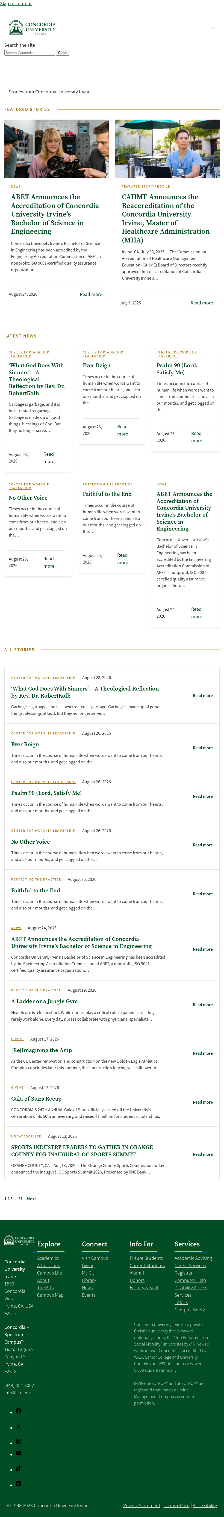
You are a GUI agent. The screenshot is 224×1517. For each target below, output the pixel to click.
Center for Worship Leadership (29, 354)
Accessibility (205, 1506)
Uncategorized (26, 1136)
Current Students (147, 1266)
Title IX (181, 1302)
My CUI (89, 1273)
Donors (137, 1280)
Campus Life (49, 1273)
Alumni (137, 1273)
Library (89, 1280)
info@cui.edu (17, 1393)
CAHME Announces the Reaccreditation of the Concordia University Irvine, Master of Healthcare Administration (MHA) (166, 218)
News (16, 186)
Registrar (184, 1273)
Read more (91, 294)
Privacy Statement (141, 1506)
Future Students (146, 1258)
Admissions (48, 1266)
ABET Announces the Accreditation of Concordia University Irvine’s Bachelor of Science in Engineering (55, 214)
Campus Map (50, 1295)
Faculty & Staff (144, 1288)
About (43, 1280)
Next (31, 1199)
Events (88, 1295)
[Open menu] (213, 27)
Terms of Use (177, 1506)
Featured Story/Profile (146, 186)
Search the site (19, 45)
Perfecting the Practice (108, 484)
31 (20, 1199)
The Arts (45, 1288)
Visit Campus (95, 1258)
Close (62, 53)
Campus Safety (190, 1310)
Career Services (190, 1266)
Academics (48, 1258)
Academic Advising (193, 1258)
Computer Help (190, 1280)
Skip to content (16, 4)
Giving (17, 1039)
